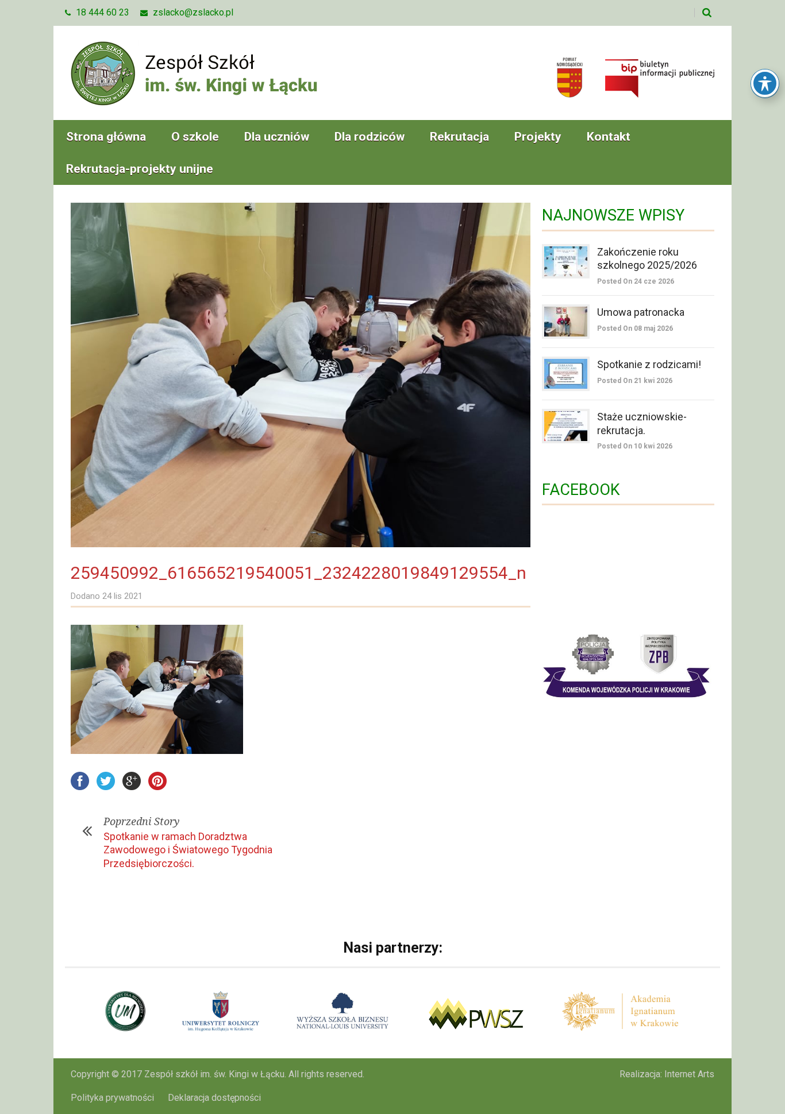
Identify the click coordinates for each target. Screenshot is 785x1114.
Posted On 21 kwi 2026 (634, 381)
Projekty (537, 137)
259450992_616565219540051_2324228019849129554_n (298, 573)
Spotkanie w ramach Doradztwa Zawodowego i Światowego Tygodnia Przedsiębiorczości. (187, 849)
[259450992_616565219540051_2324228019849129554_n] (300, 375)
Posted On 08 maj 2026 (635, 328)
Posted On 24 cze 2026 (635, 281)
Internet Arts (689, 1074)
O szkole (195, 137)
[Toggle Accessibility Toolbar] (765, 83)
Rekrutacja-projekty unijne (139, 169)
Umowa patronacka (640, 312)
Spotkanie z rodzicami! (649, 364)
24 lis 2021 (122, 596)
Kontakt (608, 137)
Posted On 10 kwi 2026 (634, 446)
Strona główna (106, 137)
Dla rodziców (369, 137)
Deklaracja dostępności (214, 1097)
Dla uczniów (276, 137)
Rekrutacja (459, 137)
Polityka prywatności (112, 1097)
